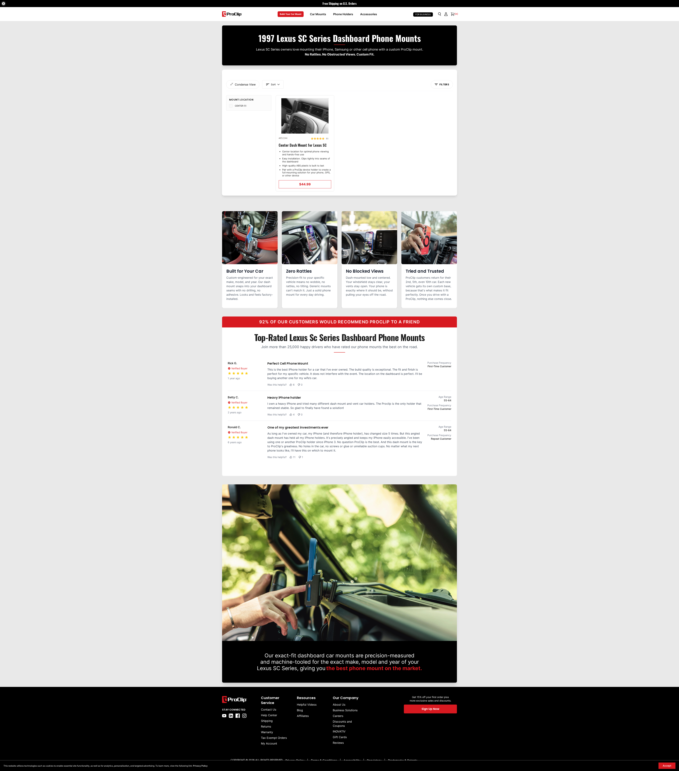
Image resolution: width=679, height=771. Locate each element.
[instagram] (244, 716)
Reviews (338, 742)
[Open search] (439, 14)
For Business (423, 14)
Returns (266, 726)
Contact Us (268, 709)
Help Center (269, 715)
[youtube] (224, 716)
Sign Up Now (430, 709)
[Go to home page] (239, 699)
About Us (339, 704)
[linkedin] (231, 716)
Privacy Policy (200, 765)
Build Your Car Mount (290, 14)
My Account (269, 743)
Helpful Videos (307, 704)
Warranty (267, 732)
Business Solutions (345, 710)
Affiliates (303, 716)
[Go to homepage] (232, 14)
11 (294, 457)
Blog (300, 710)
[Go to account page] (446, 14)
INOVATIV (339, 731)
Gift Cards (340, 737)
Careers (338, 716)
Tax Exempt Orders (274, 738)
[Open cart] (452, 14)
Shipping (267, 721)
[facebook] (238, 716)
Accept (667, 765)
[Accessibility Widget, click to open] (3, 3)
